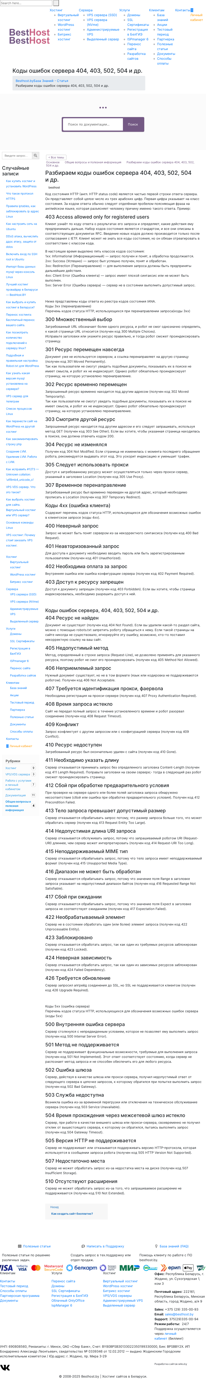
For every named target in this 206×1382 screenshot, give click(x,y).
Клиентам (156, 10)
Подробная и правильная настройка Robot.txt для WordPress (22, 360)
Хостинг (56, 10)
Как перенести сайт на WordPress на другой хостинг (21, 426)
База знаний (18, 688)
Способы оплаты (21, 731)
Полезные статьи (22, 717)
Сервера (86, 10)
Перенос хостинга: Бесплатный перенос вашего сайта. (20, 320)
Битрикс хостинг (21, 581)
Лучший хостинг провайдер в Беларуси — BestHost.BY (22, 289)
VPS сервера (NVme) (24, 601)
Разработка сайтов (23, 675)
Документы (166, 54)
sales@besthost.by (179, 1314)
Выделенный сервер (103, 39)
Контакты (182, 10)
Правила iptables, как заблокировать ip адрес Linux (22, 211)
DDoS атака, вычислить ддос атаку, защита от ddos (22, 241)
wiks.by (182, 1363)
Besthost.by (25, 81)
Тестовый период (22, 702)
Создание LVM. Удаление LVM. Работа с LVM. (21, 457)
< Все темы (56, 157)
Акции (162, 25)
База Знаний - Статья (51, 81)
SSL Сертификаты (22, 641)
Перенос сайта (20, 668)
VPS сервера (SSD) (102, 15)
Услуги (124, 10)
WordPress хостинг (23, 574)
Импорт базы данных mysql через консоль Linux (21, 272)
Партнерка (165, 39)
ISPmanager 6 (137, 39)
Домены (133, 15)
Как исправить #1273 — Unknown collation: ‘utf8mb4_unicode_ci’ (22, 474)
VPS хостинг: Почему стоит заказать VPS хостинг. (20, 540)
